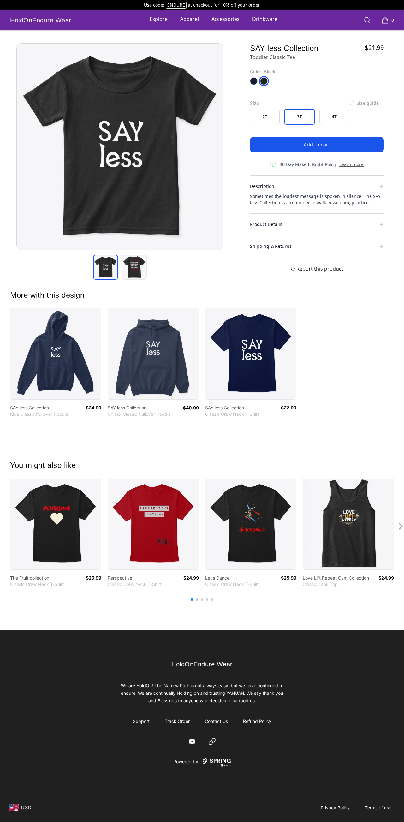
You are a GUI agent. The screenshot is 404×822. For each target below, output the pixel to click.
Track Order (177, 721)
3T (299, 117)
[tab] (105, 267)
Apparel (189, 18)
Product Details (266, 224)
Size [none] (254, 103)
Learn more (351, 164)
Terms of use (378, 807)
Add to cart (317, 144)
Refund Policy (257, 721)
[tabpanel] (119, 146)
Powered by (185, 761)
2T (264, 117)
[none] (364, 103)
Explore (159, 18)
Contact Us (216, 721)
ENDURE (176, 5)
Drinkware (264, 18)
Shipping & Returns (271, 246)
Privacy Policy (335, 807)
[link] (55, 353)
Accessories (225, 18)
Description (262, 186)
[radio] (265, 117)
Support (141, 721)
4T (334, 117)
